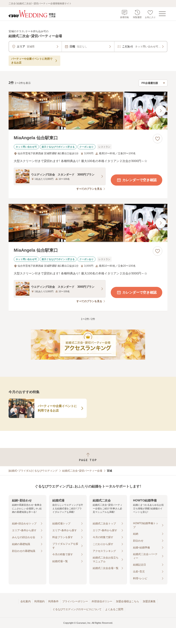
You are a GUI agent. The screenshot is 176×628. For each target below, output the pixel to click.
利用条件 (53, 601)
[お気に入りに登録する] (157, 138)
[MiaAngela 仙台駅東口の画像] (88, 111)
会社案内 (25, 601)
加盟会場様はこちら (127, 601)
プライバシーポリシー (75, 601)
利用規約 (39, 601)
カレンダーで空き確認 (139, 180)
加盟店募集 (149, 601)
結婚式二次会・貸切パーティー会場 (82, 470)
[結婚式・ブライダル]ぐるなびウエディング (33, 470)
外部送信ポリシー (102, 601)
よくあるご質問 (114, 609)
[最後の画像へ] (160, 111)
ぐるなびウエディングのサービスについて (77, 609)
